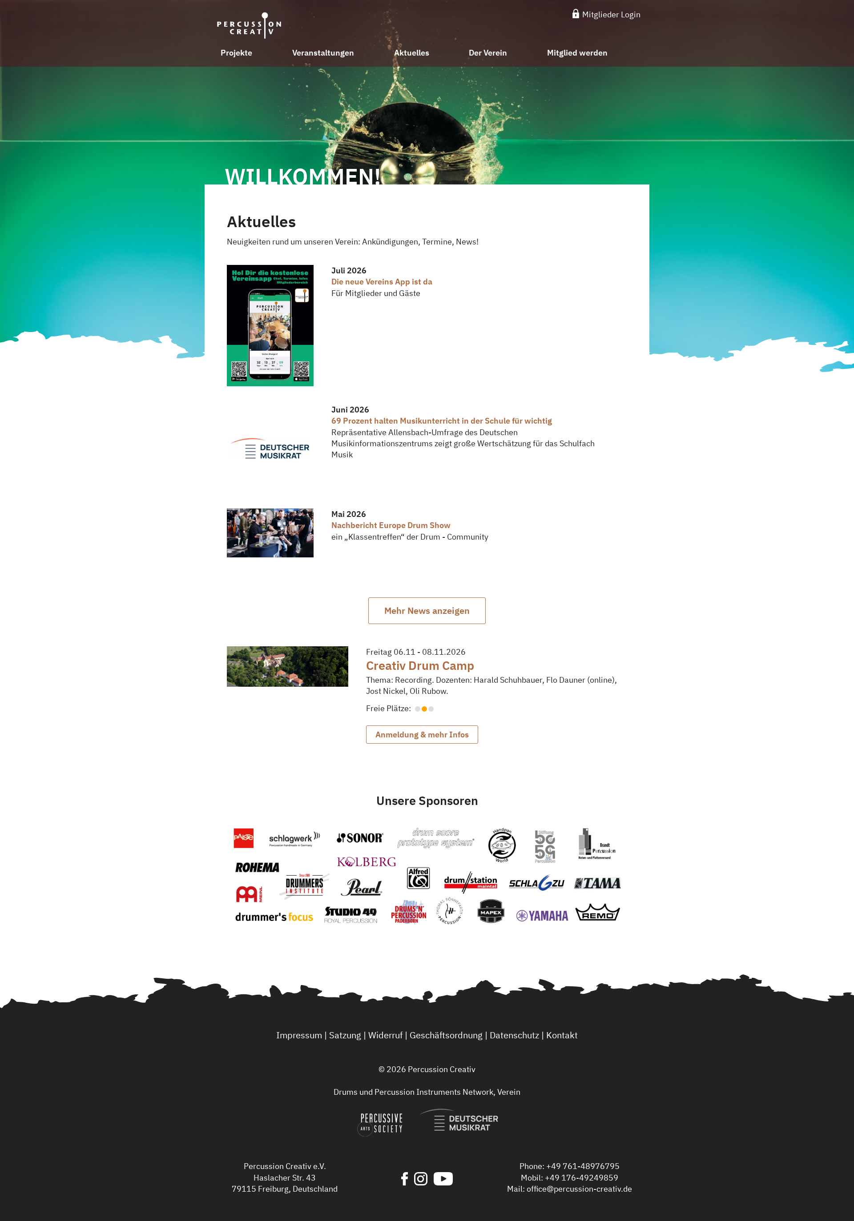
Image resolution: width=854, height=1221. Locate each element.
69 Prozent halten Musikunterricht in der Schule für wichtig (441, 421)
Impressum (299, 1035)
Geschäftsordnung (446, 1035)
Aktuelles (411, 53)
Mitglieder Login (610, 14)
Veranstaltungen (323, 53)
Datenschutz (514, 1035)
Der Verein (488, 53)
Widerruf (385, 1035)
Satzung (345, 1035)
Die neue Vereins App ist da (381, 281)
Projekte (236, 53)
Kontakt (562, 1035)
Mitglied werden (577, 53)
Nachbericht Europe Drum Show (391, 525)
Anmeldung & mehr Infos (422, 734)
